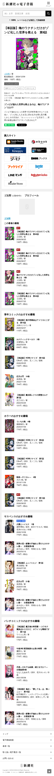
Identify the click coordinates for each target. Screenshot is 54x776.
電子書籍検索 (8, 740)
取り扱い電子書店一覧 (12, 752)
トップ (5, 733)
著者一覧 (6, 746)
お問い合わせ (8, 758)
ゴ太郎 (7, 73)
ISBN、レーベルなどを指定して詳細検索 (28, 20)
